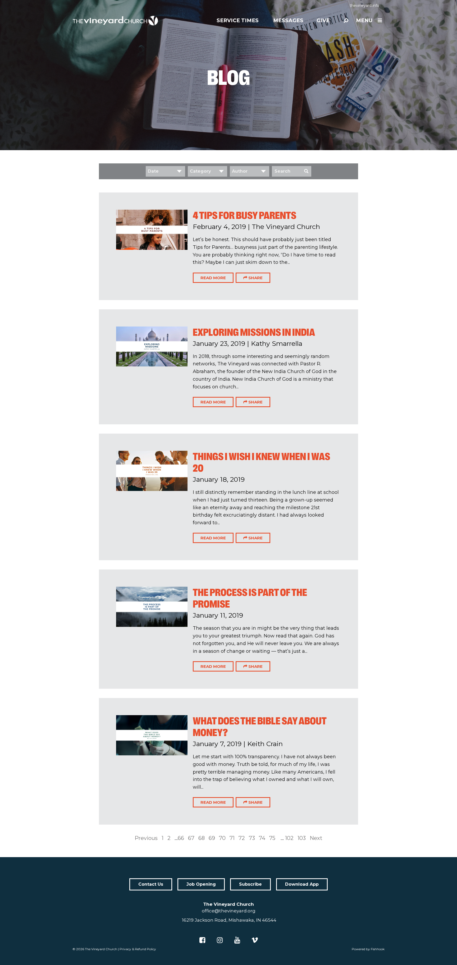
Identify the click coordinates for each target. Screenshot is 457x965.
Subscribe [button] (250, 884)
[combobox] (165, 171)
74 (262, 838)
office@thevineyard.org (228, 910)
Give (323, 20)
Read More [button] (213, 277)
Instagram (219, 940)
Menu (364, 20)
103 (302, 838)
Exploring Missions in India (254, 332)
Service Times (238, 20)
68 (201, 838)
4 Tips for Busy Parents (244, 215)
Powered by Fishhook (368, 949)
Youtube (237, 940)
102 (289, 838)
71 (232, 838)
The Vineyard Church (101, 949)
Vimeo (254, 940)
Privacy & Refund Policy (138, 949)
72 (242, 838)
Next (316, 838)
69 (212, 838)
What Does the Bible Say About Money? (259, 727)
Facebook (202, 940)
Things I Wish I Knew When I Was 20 (261, 462)
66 (181, 838)
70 (222, 838)
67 (191, 838)
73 (252, 838)
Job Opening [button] (201, 884)
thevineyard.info (364, 5)
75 (272, 838)
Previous (146, 838)
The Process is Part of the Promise (250, 598)
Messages (288, 20)
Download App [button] (302, 884)
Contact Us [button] (150, 884)
